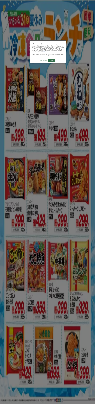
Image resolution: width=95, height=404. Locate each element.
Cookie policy (45, 51)
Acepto (52, 60)
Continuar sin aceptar (62, 41)
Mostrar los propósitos (43, 60)
